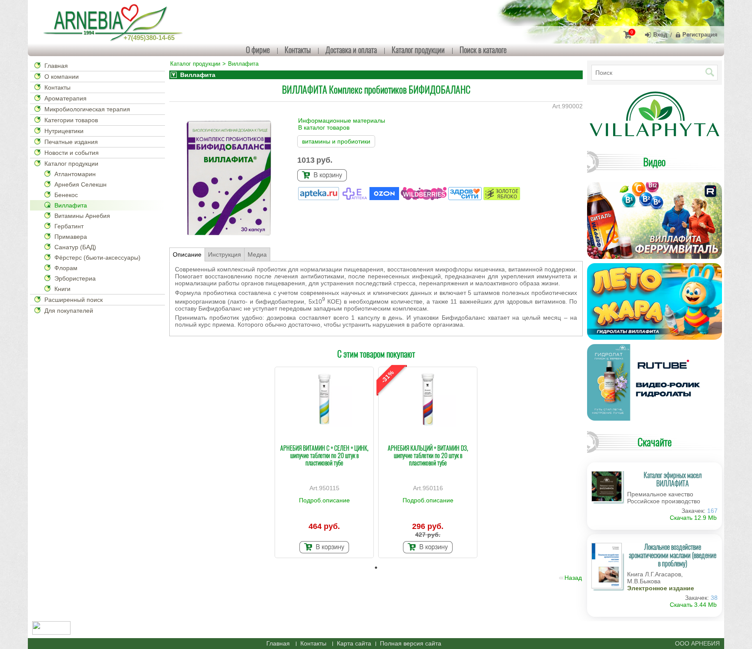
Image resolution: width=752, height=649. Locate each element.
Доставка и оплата (351, 49)
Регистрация (700, 34)
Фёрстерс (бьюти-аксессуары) (97, 257)
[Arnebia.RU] (115, 21)
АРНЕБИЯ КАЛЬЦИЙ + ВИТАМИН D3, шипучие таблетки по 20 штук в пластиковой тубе (428, 455)
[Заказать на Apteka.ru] (319, 197)
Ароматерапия (65, 98)
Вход (660, 34)
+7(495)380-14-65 (149, 37)
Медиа (257, 254)
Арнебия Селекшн (80, 184)
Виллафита (70, 205)
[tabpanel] (324, 462)
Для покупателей (68, 310)
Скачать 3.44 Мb (693, 604)
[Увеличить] (324, 399)
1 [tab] (376, 567)
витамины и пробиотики (336, 141)
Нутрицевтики (64, 130)
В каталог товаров (323, 127)
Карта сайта (354, 643)
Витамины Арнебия (82, 215)
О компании (61, 76)
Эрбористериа (75, 278)
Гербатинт (69, 226)
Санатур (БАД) (75, 247)
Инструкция (224, 254)
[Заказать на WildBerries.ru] (424, 197)
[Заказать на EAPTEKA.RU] (355, 197)
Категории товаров (71, 120)
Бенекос (66, 194)
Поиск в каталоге (483, 49)
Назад (573, 577)
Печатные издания (71, 141)
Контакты (298, 49)
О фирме (258, 49)
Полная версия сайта (410, 643)
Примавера (70, 236)
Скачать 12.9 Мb (693, 517)
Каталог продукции (418, 49)
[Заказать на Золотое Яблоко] (501, 197)
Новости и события (71, 152)
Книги (62, 288)
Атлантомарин (75, 174)
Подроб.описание (324, 500)
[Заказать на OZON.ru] (385, 197)
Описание (187, 254)
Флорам (65, 267)
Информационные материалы (341, 120)
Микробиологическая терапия (87, 109)
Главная (56, 65)
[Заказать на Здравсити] (465, 197)
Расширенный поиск (73, 299)
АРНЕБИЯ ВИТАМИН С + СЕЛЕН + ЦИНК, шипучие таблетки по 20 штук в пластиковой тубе (324, 455)
